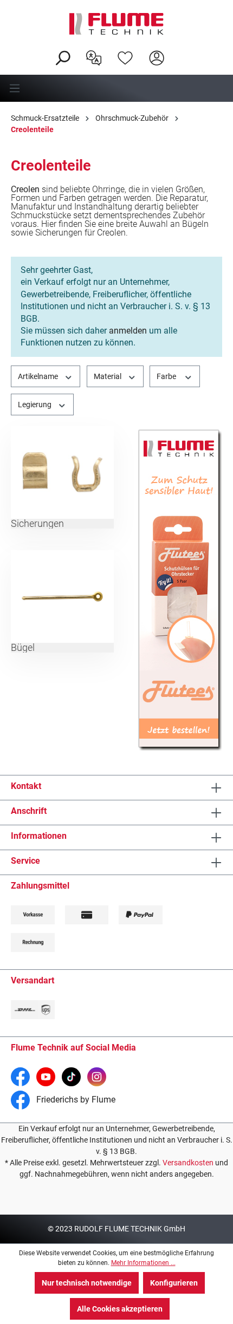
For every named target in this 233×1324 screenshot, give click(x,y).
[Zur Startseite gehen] (116, 24)
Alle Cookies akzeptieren (120, 1309)
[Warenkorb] (179, 49)
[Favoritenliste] (125, 56)
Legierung (35, 404)
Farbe (167, 376)
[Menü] (116, 88)
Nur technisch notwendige (87, 1283)
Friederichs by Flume (74, 1099)
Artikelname (39, 376)
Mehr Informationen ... (143, 1263)
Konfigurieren (174, 1283)
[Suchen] (62, 56)
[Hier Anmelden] (156, 56)
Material (108, 376)
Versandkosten (188, 1162)
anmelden (128, 330)
